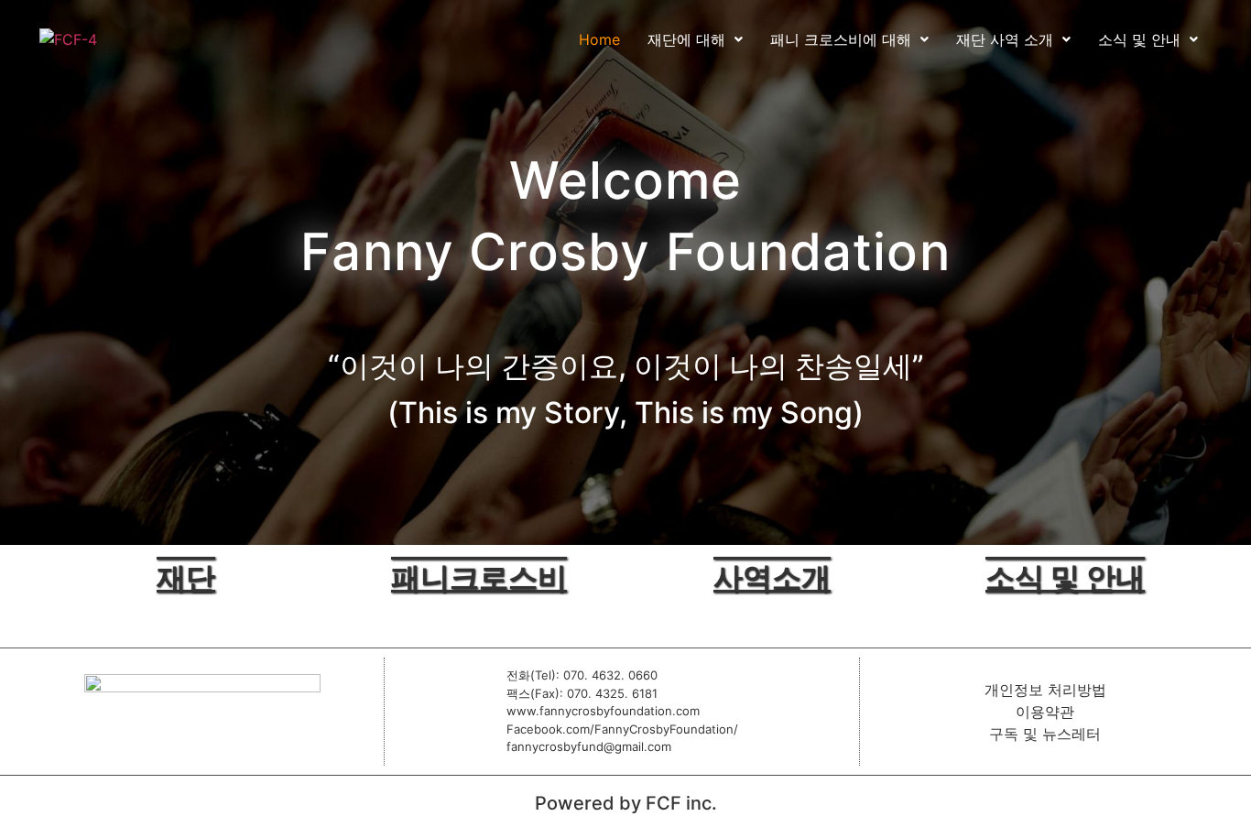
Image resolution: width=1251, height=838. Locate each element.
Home (599, 39)
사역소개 (772, 577)
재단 (186, 577)
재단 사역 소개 (1004, 39)
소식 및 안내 (1139, 39)
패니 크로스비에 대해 (840, 39)
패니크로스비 (479, 577)
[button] (695, 39)
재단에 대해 (686, 39)
